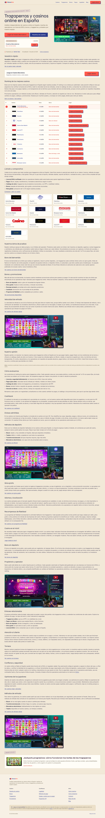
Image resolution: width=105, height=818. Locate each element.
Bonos (70, 2)
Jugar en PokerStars (76, 111)
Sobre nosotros (72, 791)
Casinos (57, 2)
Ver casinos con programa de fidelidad (16, 523)
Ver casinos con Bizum (11, 443)
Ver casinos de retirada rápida (13, 311)
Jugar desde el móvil (11, 540)
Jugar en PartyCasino (76, 139)
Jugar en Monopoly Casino (78, 162)
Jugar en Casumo (75, 116)
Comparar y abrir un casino (12, 191)
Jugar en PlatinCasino (76, 134)
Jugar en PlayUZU (75, 120)
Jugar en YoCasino (75, 144)
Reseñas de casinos (39, 34)
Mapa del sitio (72, 798)
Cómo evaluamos (44, 51)
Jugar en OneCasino (76, 148)
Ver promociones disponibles (13, 295)
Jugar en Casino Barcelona (16, 35)
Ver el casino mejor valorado (13, 66)
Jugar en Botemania (76, 153)
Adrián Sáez (17, 51)
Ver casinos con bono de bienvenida (15, 269)
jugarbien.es (71, 808)
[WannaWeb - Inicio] (10, 2)
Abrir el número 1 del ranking (13, 98)
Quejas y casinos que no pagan (47, 796)
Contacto (70, 796)
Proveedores (12, 798)
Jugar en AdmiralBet (76, 158)
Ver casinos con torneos (12, 658)
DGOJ (77, 672)
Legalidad (81, 2)
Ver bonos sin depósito (11, 557)
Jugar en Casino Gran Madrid (78, 125)
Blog (87, 2)
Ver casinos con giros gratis (13, 493)
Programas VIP (43, 798)
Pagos (75, 2)
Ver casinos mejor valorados (13, 689)
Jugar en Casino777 (75, 130)
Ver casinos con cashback (12, 408)
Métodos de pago (43, 793)
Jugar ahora (95, 2)
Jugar (34, 44)
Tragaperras (64, 2)
